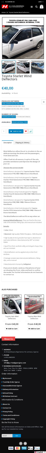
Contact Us (7, 408)
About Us (6, 404)
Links (40, 2)
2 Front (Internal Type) (19, 122)
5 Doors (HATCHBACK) (9, 116)
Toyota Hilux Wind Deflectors (34, 317)
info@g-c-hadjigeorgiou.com (15, 363)
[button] (40, 452)
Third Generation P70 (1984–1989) (12, 103)
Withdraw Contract (10, 396)
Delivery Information (10, 389)
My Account (7, 378)
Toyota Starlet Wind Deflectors (17, 77)
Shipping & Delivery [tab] (22, 143)
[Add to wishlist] (26, 131)
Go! (17, 436)
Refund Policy (8, 393)
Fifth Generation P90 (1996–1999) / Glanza (15, 109)
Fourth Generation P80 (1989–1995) (13, 106)
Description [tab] (7, 143)
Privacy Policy (8, 412)
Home (4, 12)
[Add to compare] (30, 131)
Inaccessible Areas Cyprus (12, 386)
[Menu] (32, 6)
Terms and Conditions (11, 415)
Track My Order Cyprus (11, 382)
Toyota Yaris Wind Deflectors (11, 317)
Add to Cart (17, 131)
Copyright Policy (9, 419)
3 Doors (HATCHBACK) (23, 116)
